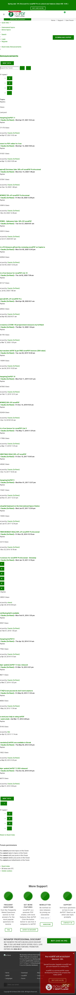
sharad (9, 602)
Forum (23, 978)
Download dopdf (63, 37)
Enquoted (23, 965)
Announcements (9, 56)
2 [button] (9, 78)
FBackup (29, 959)
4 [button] (9, 88)
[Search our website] (71, 13)
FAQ (8, 930)
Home (7, 973)
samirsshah (5, 719)
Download (24, 973)
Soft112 (22, 963)
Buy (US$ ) (38, 8)
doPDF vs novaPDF (29, 930)
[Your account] (67, 14)
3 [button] (9, 83)
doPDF (7, 975)
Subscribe (46, 924)
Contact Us (67, 923)
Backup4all (23, 959)
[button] (9, 93)
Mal (8, 732)
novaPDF (22, 961)
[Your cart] (63, 13)
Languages (8, 978)
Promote (40, 978)
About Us (40, 973)
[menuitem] (8, 27)
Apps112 (28, 963)
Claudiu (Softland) (7, 120)
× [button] (73, 953)
